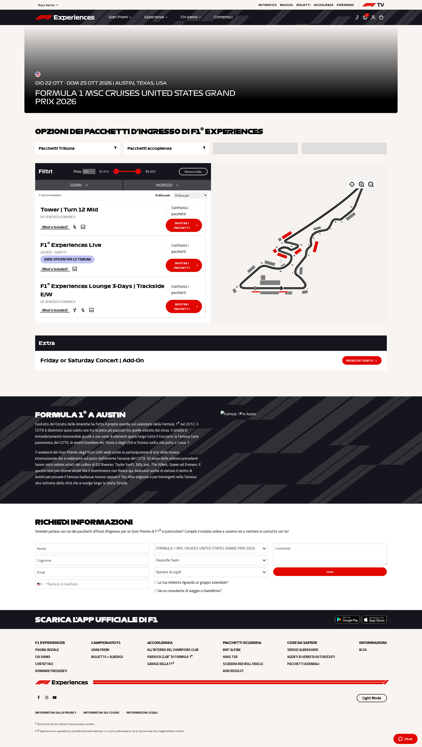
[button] (373, 4)
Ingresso (164, 185)
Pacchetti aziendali (303, 663)
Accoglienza (323, 5)
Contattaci (44, 663)
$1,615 (104, 171)
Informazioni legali (142, 712)
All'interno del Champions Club (172, 649)
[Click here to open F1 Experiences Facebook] (39, 697)
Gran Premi (100, 649)
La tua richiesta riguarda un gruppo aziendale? (192, 582)
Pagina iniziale (47, 649)
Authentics (267, 5)
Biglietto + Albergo (107, 656)
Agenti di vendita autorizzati (311, 656)
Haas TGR (230, 656)
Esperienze (345, 5)
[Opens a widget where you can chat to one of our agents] (405, 739)
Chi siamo (42, 656)
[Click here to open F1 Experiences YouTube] (54, 697)
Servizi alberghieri (302, 649)
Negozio (286, 5)
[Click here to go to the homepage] (65, 18)
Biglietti (303, 5)
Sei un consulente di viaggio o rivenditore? (189, 591)
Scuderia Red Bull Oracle (243, 663)
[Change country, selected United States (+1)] (40, 584)
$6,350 (150, 171)
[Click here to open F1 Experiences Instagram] (46, 697)
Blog (363, 649)
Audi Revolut (233, 671)
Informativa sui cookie (101, 712)
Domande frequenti (51, 671)
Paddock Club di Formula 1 (170, 656)
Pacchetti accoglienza (149, 148)
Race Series (46, 5)
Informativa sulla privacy (55, 712)
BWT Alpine (232, 649)
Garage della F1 (160, 663)
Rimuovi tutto (193, 171)
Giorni (76, 185)
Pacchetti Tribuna (57, 148)
